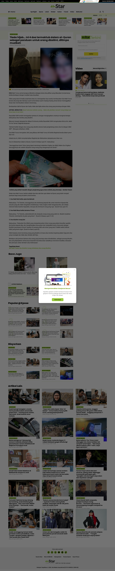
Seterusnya (57, 299)
